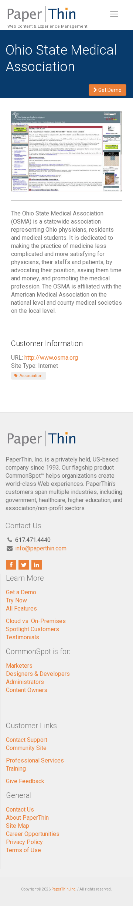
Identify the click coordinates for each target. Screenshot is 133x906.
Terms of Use (23, 850)
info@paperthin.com (40, 548)
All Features (21, 608)
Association (30, 375)
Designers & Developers (38, 673)
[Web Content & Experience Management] (46, 9)
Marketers (19, 665)
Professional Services (35, 760)
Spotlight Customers (32, 629)
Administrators (25, 681)
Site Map (17, 825)
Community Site (26, 747)
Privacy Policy (24, 842)
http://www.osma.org (51, 357)
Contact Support (26, 739)
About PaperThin (27, 817)
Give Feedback (25, 781)
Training (16, 768)
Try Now (16, 600)
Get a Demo (21, 592)
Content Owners (26, 690)
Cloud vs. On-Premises (36, 621)
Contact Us (20, 809)
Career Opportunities (32, 833)
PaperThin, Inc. (63, 889)
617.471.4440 (33, 539)
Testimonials (22, 637)
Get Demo (109, 90)
